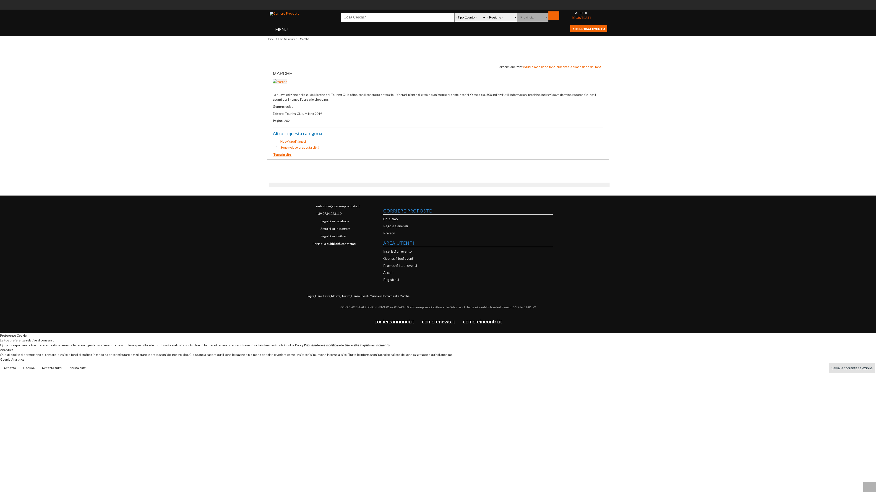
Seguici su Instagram (335, 229)
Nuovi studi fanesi (293, 141)
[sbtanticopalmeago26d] (438, 7)
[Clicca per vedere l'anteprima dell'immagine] (280, 82)
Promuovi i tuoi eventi (400, 265)
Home (270, 38)
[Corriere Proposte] (284, 14)
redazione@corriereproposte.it (338, 206)
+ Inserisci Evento (589, 29)
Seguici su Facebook (335, 221)
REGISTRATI (581, 18)
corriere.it (398, 322)
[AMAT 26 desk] (438, 2)
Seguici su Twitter (334, 236)
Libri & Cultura (286, 38)
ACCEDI (581, 13)
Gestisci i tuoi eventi (398, 258)
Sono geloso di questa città (299, 147)
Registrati (391, 280)
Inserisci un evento (397, 251)
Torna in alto (282, 154)
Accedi (388, 272)
